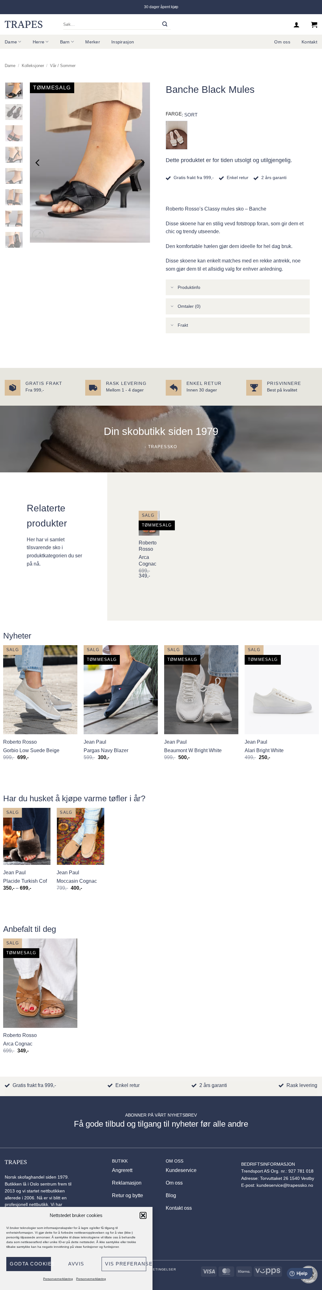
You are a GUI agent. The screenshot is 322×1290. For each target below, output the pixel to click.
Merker (92, 41)
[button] (143, 1215)
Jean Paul (95, 742)
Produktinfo (189, 287)
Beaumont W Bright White (193, 750)
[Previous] (38, 163)
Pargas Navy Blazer (106, 750)
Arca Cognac (147, 560)
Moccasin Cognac (77, 881)
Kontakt (309, 41)
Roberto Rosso (148, 546)
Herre (38, 41)
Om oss (282, 41)
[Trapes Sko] (23, 24)
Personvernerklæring (58, 1279)
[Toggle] (172, 287)
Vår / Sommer (62, 65)
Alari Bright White (264, 750)
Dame (11, 41)
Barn (65, 41)
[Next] (142, 163)
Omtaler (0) (189, 306)
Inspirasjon (122, 41)
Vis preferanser (125, 1263)
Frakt (183, 325)
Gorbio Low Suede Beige (31, 750)
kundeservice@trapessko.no (285, 1185)
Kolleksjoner (33, 65)
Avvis (76, 1263)
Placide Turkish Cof (25, 881)
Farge (174, 113)
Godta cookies (30, 1263)
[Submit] (164, 24)
